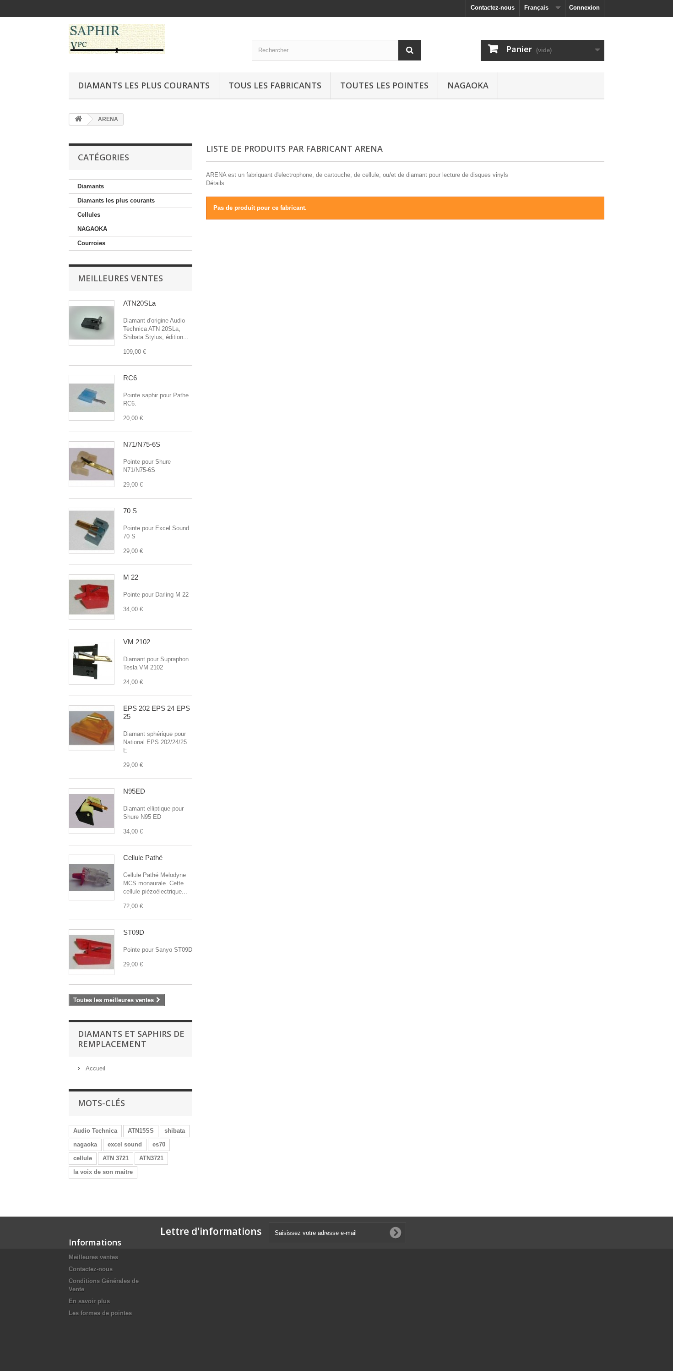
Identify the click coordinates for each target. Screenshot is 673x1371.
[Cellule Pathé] (91, 877)
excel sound (125, 1144)
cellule (82, 1158)
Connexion (584, 7)
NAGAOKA (92, 228)
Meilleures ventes (120, 278)
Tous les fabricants (274, 85)
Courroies (91, 243)
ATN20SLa (139, 303)
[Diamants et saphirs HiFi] (153, 39)
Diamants (90, 186)
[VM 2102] (91, 662)
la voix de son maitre (103, 1171)
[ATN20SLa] (91, 323)
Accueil (94, 1068)
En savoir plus (89, 1301)
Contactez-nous (493, 7)
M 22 (130, 577)
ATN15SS (141, 1130)
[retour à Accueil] (78, 119)
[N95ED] (91, 811)
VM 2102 (136, 642)
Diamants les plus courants (144, 85)
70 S (130, 511)
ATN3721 (151, 1158)
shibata (174, 1130)
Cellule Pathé (143, 857)
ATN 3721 (116, 1158)
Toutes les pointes (384, 85)
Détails (215, 183)
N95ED (134, 791)
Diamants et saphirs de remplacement (131, 1038)
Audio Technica (95, 1130)
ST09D (133, 932)
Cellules (88, 214)
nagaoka (85, 1144)
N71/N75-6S (141, 444)
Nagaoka (467, 85)
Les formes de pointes (100, 1313)
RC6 (130, 378)
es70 (158, 1144)
